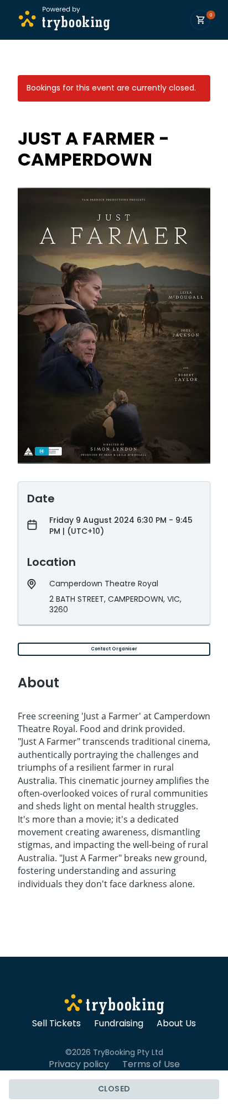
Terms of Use (151, 1064)
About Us (176, 1023)
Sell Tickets (56, 1023)
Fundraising (118, 1023)
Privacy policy (79, 1064)
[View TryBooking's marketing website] (114, 1005)
